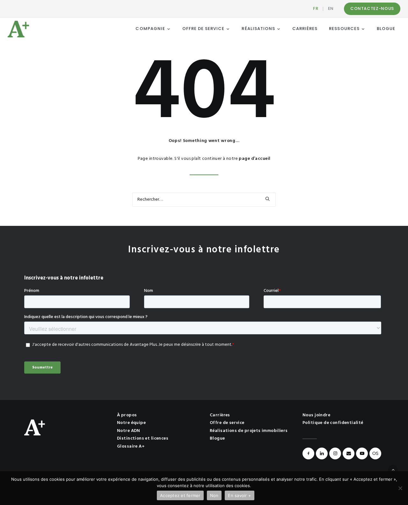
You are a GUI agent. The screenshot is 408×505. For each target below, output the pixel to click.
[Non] (400, 488)
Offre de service (227, 423)
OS (375, 453)
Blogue (217, 438)
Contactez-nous (372, 8)
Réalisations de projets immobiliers (249, 430)
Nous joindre (316, 415)
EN (331, 8)
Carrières (220, 415)
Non (214, 495)
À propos (127, 415)
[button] (267, 198)
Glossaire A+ (131, 446)
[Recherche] (204, 199)
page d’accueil (254, 158)
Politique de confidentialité (332, 423)
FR (315, 8)
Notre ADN (128, 430)
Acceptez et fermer (180, 495)
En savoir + (239, 495)
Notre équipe (131, 423)
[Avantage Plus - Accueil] (18, 29)
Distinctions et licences (142, 438)
